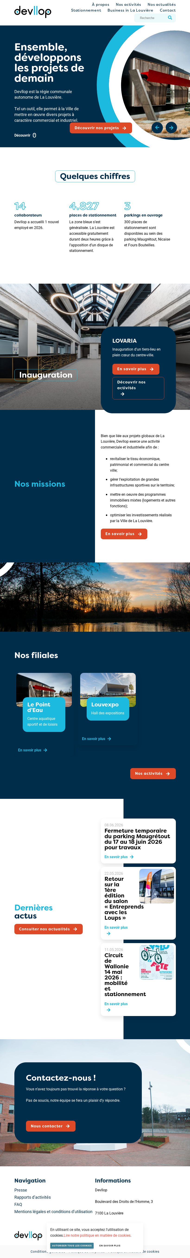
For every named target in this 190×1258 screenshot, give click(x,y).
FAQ (18, 1204)
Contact (168, 10)
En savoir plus (109, 1245)
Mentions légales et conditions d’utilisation (53, 1211)
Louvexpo (104, 704)
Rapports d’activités (32, 1197)
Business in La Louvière (130, 10)
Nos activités (128, 4)
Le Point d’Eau (38, 707)
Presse (20, 1190)
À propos (100, 4)
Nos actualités (162, 4)
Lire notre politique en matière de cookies (97, 1235)
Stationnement (86, 10)
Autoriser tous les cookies (72, 1245)
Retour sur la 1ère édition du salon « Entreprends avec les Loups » (124, 898)
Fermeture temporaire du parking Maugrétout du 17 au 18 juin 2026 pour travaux (137, 839)
